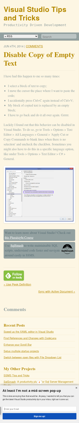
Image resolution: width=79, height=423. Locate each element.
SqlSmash (17, 245)
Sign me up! (39, 416)
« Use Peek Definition (17, 284)
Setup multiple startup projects (21, 351)
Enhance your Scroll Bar (18, 344)
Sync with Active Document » (56, 291)
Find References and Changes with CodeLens (30, 338)
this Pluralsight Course (19, 237)
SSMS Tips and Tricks (16, 375)
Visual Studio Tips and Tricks (35, 13)
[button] (39, 390)
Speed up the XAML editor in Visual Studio (29, 331)
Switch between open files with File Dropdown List (32, 357)
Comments (34, 46)
